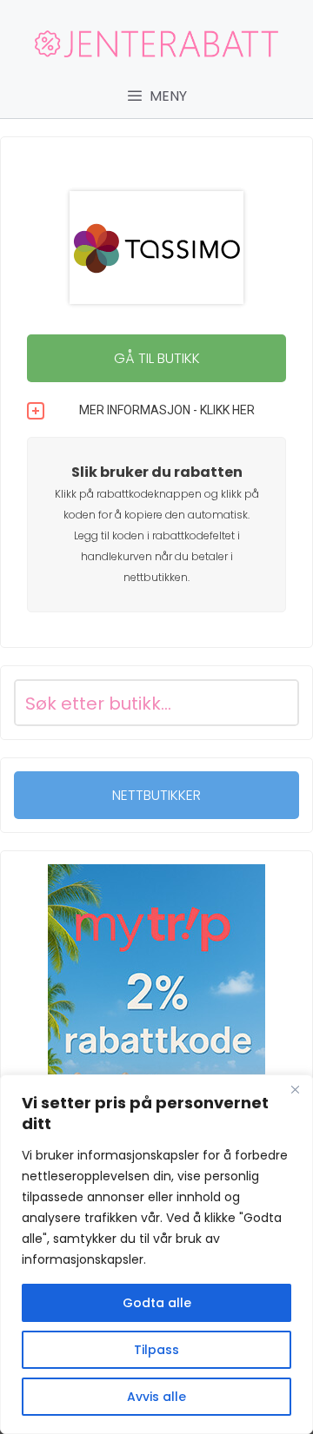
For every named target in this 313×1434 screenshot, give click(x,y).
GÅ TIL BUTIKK (157, 358)
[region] (156, 1254)
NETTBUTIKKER (156, 795)
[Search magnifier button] (275, 702)
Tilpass (156, 1349)
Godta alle (157, 1303)
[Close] (294, 1089)
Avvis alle (156, 1396)
